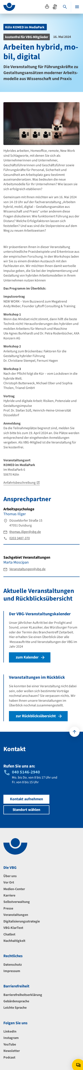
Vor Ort (8, 882)
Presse (8, 908)
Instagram (11, 1038)
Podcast (9, 1057)
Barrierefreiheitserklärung (22, 995)
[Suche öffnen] (65, 7)
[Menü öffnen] (77, 7)
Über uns (10, 876)
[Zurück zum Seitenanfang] (74, 732)
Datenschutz (12, 964)
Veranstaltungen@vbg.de (27, 569)
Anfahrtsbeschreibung (19, 482)
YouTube (9, 1044)
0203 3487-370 (19, 538)
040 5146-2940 (26, 772)
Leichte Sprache (15, 1007)
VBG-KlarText (13, 927)
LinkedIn (9, 1031)
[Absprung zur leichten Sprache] (47, 6)
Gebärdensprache (16, 1001)
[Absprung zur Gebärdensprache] (54, 6)
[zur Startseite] (9, 7)
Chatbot (9, 934)
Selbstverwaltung (16, 901)
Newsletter (11, 1050)
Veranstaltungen (15, 914)
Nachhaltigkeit (14, 940)
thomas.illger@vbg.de (25, 531)
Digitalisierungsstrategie (21, 921)
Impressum (11, 971)
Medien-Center (14, 889)
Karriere (9, 895)
